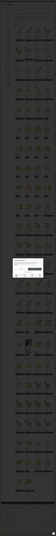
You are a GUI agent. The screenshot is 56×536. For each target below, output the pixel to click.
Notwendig (16, 274)
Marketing (24, 274)
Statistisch (39, 274)
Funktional (31, 274)
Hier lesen (15, 264)
